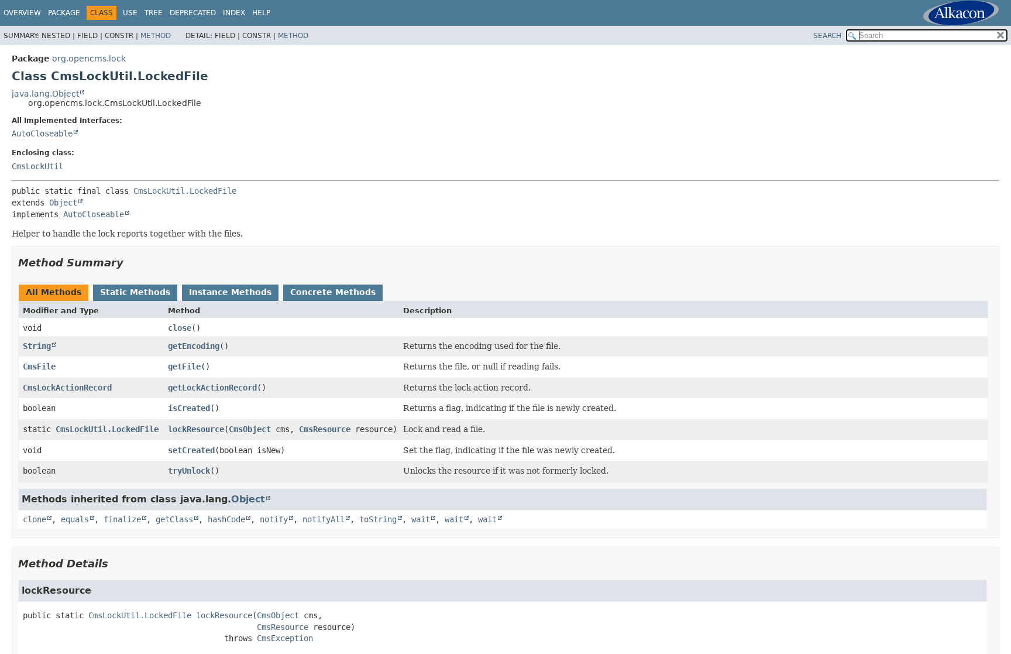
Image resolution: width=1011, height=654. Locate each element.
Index (234, 13)
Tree (154, 13)
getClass (174, 519)
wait (420, 519)
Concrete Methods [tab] (333, 292)
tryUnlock (189, 470)
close (179, 328)
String (37, 346)
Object (63, 202)
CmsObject (250, 429)
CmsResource (324, 429)
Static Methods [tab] (135, 292)
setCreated (191, 450)
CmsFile (39, 366)
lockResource (196, 429)
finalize (122, 519)
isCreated (189, 408)
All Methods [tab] (53, 292)
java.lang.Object (45, 93)
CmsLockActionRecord (67, 387)
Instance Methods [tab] (230, 292)
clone (34, 519)
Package (64, 13)
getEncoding (193, 346)
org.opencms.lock (89, 58)
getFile (184, 366)
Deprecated (193, 13)
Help (261, 13)
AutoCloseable (42, 133)
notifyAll (323, 519)
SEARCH (827, 36)
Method (155, 36)
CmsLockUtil (37, 166)
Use (130, 13)
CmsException (285, 638)
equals (75, 519)
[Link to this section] (131, 262)
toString (378, 519)
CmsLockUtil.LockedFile (184, 191)
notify (274, 519)
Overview (22, 13)
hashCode (226, 519)
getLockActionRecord (212, 387)
